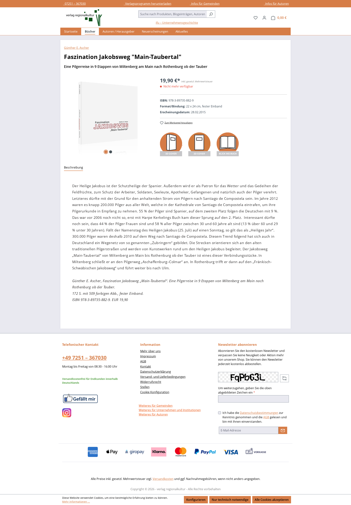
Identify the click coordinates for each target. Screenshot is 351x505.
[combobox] (172, 14)
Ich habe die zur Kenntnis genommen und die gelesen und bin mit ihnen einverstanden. (254, 417)
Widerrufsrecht (150, 382)
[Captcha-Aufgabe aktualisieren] (284, 378)
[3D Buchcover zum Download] (171, 144)
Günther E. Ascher (76, 48)
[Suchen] (211, 14)
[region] (108, 115)
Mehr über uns (150, 351)
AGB (143, 361)
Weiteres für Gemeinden (156, 406)
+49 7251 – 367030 (84, 357)
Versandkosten (163, 479)
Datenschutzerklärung (155, 372)
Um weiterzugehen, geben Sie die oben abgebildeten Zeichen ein (245, 390)
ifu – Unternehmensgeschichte (177, 23)
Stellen (145, 387)
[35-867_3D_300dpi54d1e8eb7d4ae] (108, 115)
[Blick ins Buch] (228, 144)
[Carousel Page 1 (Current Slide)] (105, 151)
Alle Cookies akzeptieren (272, 500)
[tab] (73, 167)
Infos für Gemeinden (205, 4)
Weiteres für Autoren (153, 414)
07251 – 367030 (74, 4)
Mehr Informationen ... (76, 501)
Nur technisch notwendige (230, 500)
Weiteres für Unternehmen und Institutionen (170, 410)
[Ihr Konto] (264, 17)
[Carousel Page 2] (110, 151)
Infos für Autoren (276, 4)
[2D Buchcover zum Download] (199, 144)
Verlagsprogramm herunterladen (147, 4)
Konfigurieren (195, 500)
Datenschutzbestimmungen (259, 413)
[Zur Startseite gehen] (82, 17)
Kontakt (145, 366)
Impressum (148, 356)
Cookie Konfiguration (154, 392)
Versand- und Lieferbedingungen (163, 377)
